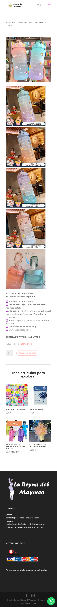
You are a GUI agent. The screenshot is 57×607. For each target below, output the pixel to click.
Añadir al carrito (27, 353)
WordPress (30, 603)
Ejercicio (16, 22)
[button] (51, 601)
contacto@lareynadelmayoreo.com (22, 518)
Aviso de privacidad (37, 570)
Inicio (8, 22)
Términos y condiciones (17, 570)
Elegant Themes (28, 600)
